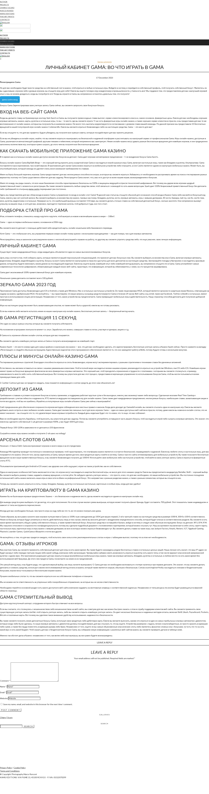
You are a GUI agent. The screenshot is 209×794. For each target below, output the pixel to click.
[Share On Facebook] (0, 783)
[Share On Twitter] (0, 786)
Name (3, 686)
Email (3, 692)
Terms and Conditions (10, 771)
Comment (5, 681)
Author (3, 2)
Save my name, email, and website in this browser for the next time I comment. (38, 704)
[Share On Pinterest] (0, 789)
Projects (4, 5)
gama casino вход (10, 99)
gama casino (34, 189)
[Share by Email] (0, 792)
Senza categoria (105, 62)
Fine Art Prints (7, 16)
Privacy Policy (6, 767)
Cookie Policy (20, 767)
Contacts (5, 19)
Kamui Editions (7, 13)
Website (4, 698)
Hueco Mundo (7, 10)
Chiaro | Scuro (7, 8)
